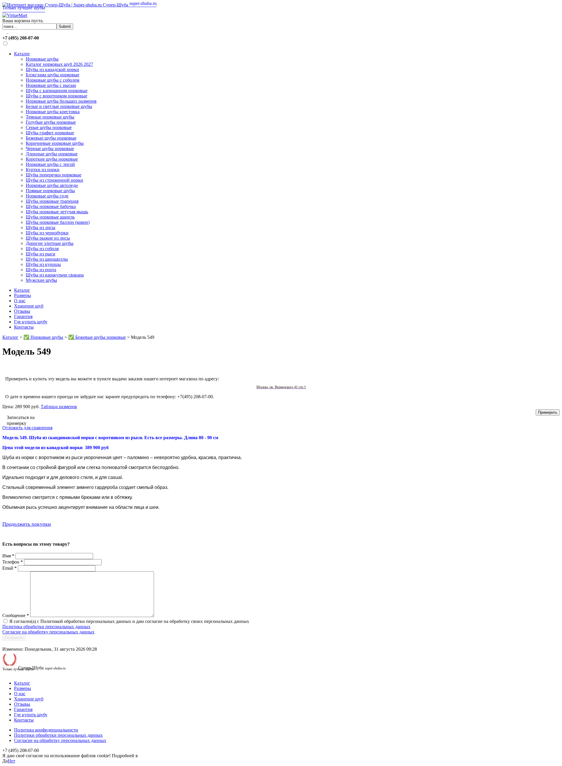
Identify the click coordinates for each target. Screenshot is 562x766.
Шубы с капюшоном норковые (57, 90)
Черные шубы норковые (50, 148)
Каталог (22, 53)
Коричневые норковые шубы (55, 143)
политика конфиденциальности (170, 755)
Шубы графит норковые (50, 132)
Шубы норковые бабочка (51, 206)
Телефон (12, 561)
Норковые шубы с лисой (50, 164)
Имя (8, 555)
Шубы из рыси (40, 253)
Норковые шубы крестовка (53, 111)
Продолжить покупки (26, 524)
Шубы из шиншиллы (47, 259)
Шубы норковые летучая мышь (57, 211)
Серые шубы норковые (49, 127)
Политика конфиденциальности (46, 729)
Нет (11, 760)
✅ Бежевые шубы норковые (97, 337)
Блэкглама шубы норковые (52, 74)
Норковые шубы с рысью (51, 85)
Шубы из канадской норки (52, 69)
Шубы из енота (41, 269)
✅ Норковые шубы (43, 337)
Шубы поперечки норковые (53, 174)
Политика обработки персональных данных (46, 626)
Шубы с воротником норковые (56, 95)
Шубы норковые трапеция (52, 201)
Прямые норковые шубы (50, 190)
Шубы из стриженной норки (54, 180)
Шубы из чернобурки (47, 232)
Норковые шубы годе (47, 195)
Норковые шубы (42, 58)
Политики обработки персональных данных (58, 735)
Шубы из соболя (42, 248)
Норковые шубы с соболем (52, 80)
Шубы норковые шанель (50, 216)
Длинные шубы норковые (52, 153)
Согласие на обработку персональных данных (48, 631)
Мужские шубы (41, 280)
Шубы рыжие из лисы (48, 238)
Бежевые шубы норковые (51, 137)
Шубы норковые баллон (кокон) (58, 222)
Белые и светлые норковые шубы (59, 106)
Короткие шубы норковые (52, 159)
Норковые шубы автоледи (52, 185)
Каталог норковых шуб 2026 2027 (59, 64)
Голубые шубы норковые (51, 122)
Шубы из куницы (43, 264)
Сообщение (15, 615)
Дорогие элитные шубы (49, 243)
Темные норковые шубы (50, 116)
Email (9, 568)
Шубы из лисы (40, 227)
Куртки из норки (42, 169)
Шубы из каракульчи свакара (55, 274)
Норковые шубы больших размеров (61, 101)
